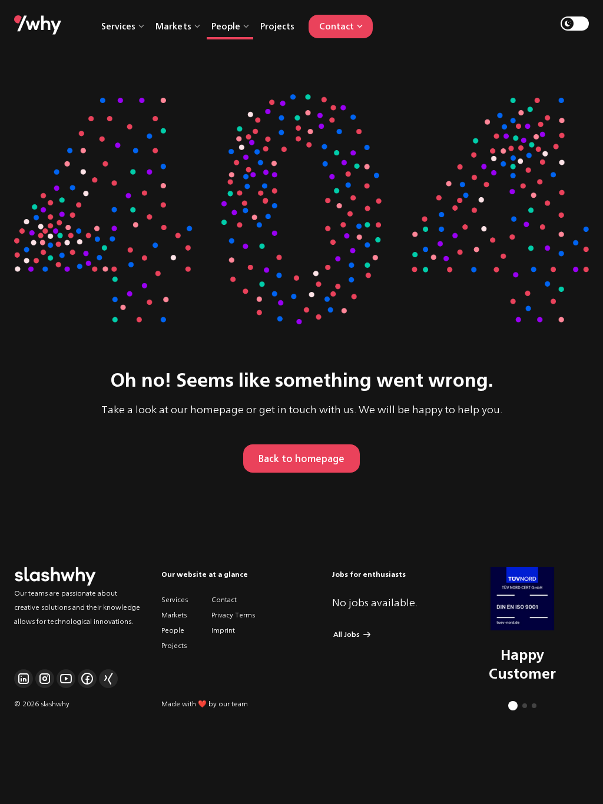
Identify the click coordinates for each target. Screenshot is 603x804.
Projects (277, 25)
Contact (224, 599)
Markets (174, 614)
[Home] (37, 23)
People (172, 629)
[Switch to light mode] (575, 23)
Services (174, 599)
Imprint (223, 629)
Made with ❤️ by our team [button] (204, 703)
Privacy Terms (233, 614)
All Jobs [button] (346, 634)
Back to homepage (301, 457)
